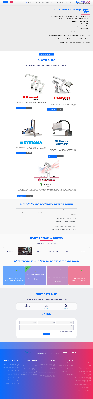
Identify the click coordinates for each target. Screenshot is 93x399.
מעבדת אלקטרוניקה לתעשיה (11, 360)
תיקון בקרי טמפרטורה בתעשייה (13, 377)
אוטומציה (72, 2)
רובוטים (67, 2)
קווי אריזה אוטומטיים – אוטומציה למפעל (29, 371)
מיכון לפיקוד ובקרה (57, 2)
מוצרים (51, 2)
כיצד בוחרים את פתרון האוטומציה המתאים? (65, 226)
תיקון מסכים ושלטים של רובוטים (13, 362)
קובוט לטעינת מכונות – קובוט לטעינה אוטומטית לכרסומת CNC (66, 368)
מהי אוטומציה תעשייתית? (69, 210)
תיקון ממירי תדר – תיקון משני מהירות (12, 381)
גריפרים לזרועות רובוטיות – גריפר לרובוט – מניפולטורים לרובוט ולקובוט (47, 376)
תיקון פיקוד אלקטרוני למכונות (13, 370)
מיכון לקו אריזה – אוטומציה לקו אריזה (30, 372)
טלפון (66, 306)
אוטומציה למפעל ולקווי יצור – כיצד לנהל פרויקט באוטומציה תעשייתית (29, 366)
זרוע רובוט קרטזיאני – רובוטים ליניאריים (84, 389)
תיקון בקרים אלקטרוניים (14, 368)
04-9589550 (40, 351)
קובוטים (63, 2)
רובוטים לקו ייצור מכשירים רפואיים (84, 371)
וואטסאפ (46, 306)
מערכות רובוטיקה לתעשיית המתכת (48, 362)
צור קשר (29, 2)
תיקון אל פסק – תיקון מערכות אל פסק (12, 385)
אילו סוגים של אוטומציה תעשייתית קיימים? (65, 221)
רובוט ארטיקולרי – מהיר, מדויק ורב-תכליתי (83, 383)
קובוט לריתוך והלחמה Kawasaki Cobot (65, 370)
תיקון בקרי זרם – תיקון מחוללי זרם (12, 383)
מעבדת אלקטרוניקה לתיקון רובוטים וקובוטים (11, 367)
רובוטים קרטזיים (36, 145)
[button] (60, 156)
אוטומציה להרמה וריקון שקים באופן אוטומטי (29, 374)
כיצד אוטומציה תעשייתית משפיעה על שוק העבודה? (63, 229)
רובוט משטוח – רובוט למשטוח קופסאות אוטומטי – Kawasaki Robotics (84, 368)
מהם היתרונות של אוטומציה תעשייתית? (66, 218)
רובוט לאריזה (88, 365)
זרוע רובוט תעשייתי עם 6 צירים (85, 387)
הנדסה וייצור (38, 2)
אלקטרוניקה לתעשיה (45, 2)
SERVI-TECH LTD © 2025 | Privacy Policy (46, 394)
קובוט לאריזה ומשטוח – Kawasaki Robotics (65, 371)
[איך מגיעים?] (27, 305)
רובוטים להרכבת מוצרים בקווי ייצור (84, 392)
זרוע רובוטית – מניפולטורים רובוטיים (84, 390)
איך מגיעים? (27, 306)
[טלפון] (66, 305)
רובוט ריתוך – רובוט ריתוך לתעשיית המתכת (83, 370)
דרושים (33, 2)
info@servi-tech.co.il (39, 353)
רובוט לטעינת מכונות (87, 375)
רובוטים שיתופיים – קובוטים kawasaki (66, 365)
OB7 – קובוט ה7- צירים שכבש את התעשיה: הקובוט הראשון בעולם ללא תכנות (65, 363)
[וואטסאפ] (46, 305)
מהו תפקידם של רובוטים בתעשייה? (67, 224)
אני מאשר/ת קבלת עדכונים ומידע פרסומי (65, 331)
